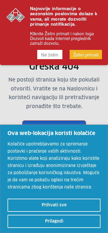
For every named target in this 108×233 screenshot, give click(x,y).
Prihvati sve (54, 205)
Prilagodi (54, 221)
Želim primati (85, 54)
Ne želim (49, 54)
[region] (54, 179)
